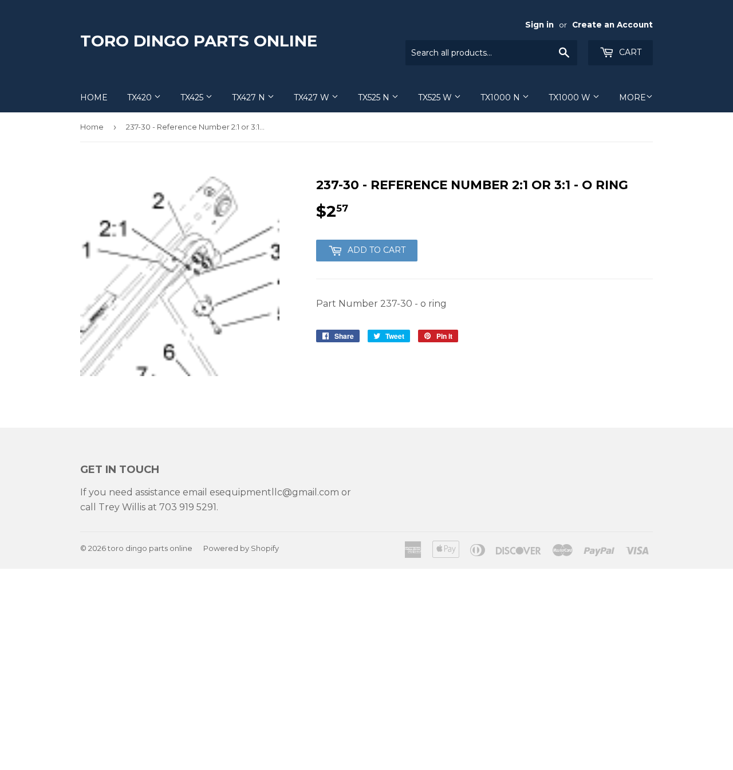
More (632, 97)
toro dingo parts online (198, 40)
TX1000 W (571, 97)
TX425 (193, 97)
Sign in (539, 24)
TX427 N (249, 97)
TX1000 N (501, 97)
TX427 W (313, 97)
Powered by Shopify (241, 548)
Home (94, 97)
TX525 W (436, 97)
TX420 (140, 97)
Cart (629, 52)
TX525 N (375, 97)
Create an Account (612, 24)
